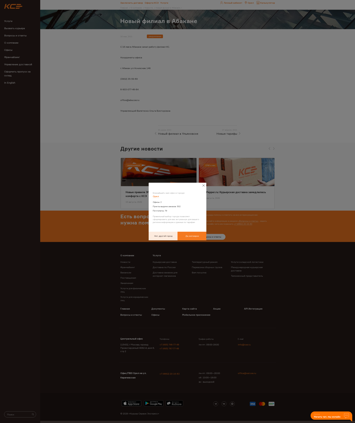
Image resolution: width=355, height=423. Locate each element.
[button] (331, 416)
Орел (156, 196)
